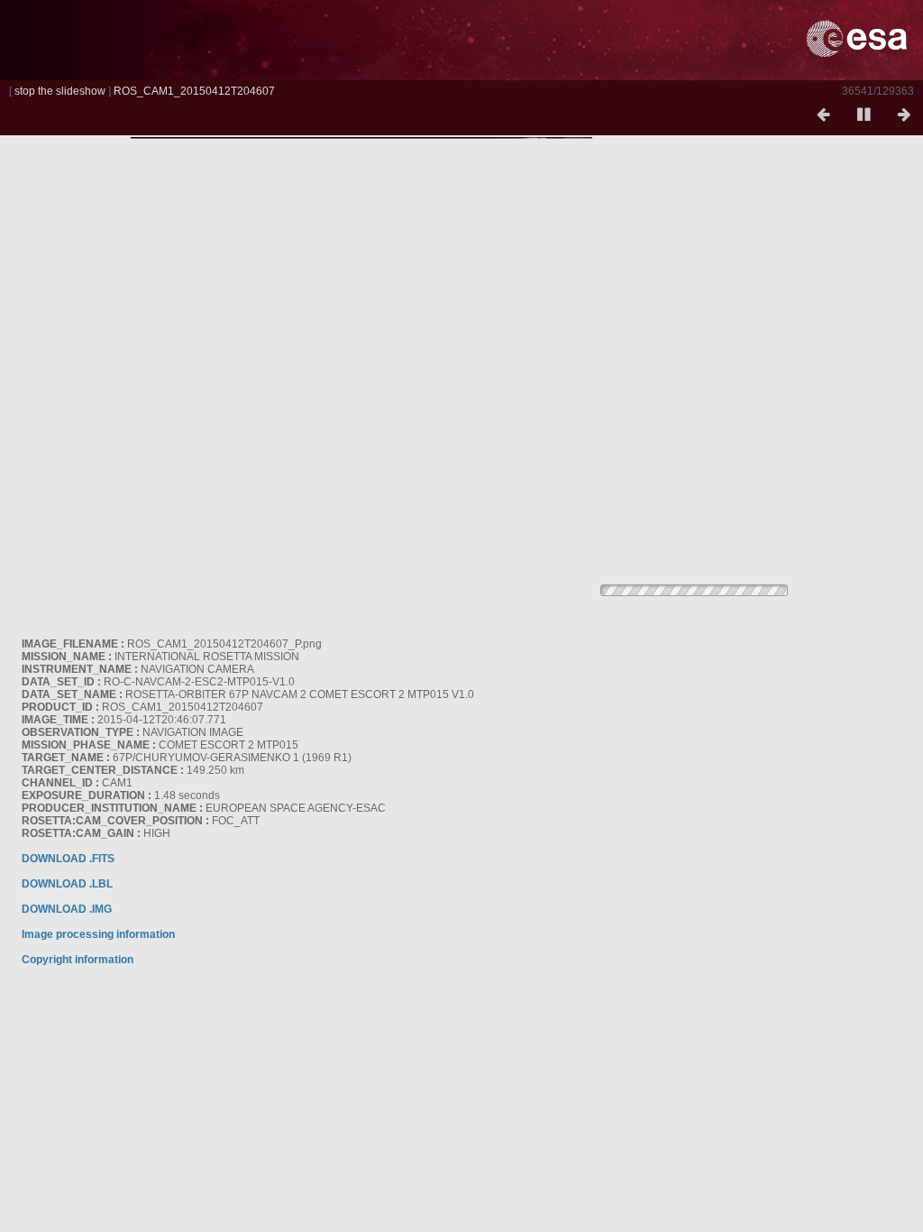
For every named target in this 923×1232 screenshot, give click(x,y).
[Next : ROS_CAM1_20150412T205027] (904, 115)
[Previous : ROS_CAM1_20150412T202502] (823, 115)
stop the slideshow (59, 91)
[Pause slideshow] (863, 115)
